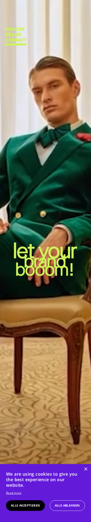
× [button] (85, 469)
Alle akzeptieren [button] (25, 505)
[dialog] (45, 493)
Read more (14, 493)
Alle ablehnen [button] (67, 505)
